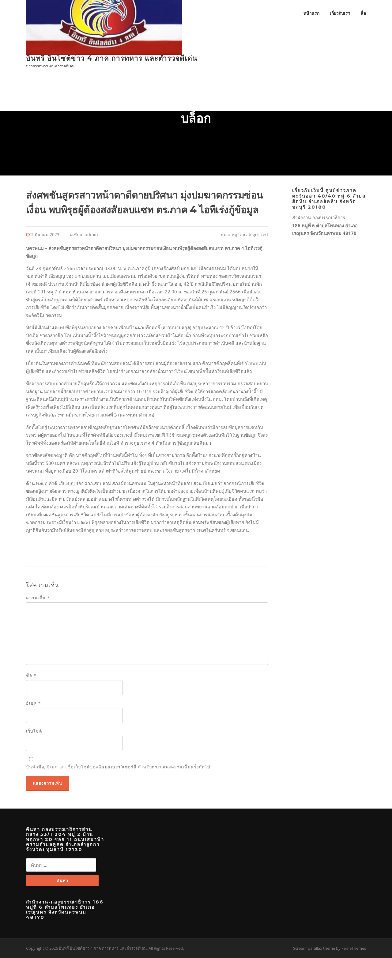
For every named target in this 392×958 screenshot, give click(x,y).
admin (91, 234)
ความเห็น (38, 598)
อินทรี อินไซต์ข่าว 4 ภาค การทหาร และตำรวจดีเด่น (112, 58)
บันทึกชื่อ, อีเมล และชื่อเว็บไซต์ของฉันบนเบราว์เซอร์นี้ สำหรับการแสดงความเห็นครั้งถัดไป (118, 767)
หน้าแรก (311, 13)
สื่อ (363, 13)
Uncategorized (253, 234)
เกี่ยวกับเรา (340, 13)
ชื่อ (31, 675)
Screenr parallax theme (314, 948)
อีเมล (33, 703)
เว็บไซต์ (34, 731)
